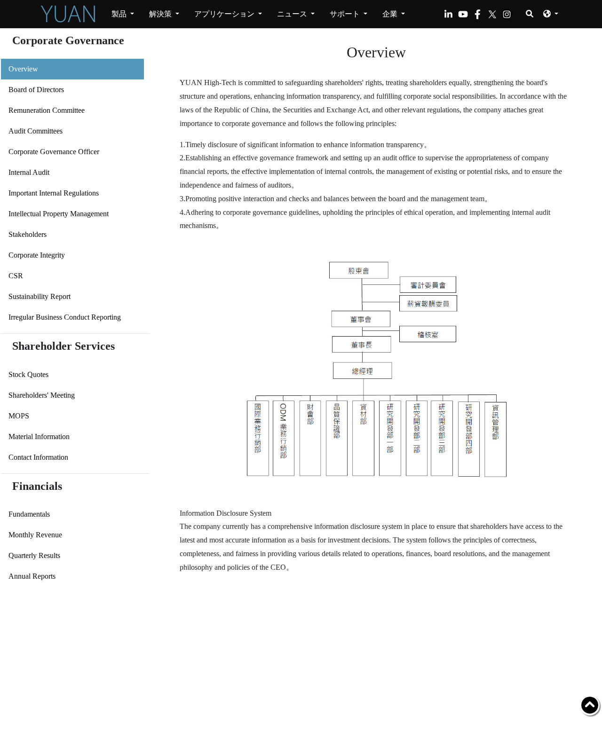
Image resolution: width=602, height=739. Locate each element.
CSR (15, 276)
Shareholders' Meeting (41, 395)
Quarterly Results (34, 555)
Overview (23, 69)
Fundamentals (29, 514)
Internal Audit (28, 172)
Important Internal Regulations (53, 193)
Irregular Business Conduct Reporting (64, 317)
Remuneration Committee (46, 110)
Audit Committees (35, 131)
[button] (550, 13)
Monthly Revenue (35, 535)
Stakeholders (27, 234)
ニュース (293, 14)
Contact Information (38, 457)
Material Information (39, 436)
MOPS (18, 416)
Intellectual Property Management (58, 214)
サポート (346, 14)
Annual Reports (31, 576)
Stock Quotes (28, 374)
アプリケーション (225, 14)
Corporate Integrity (36, 255)
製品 (119, 14)
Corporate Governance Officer (53, 152)
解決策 (161, 14)
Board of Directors (36, 90)
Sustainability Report (39, 296)
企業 (390, 14)
